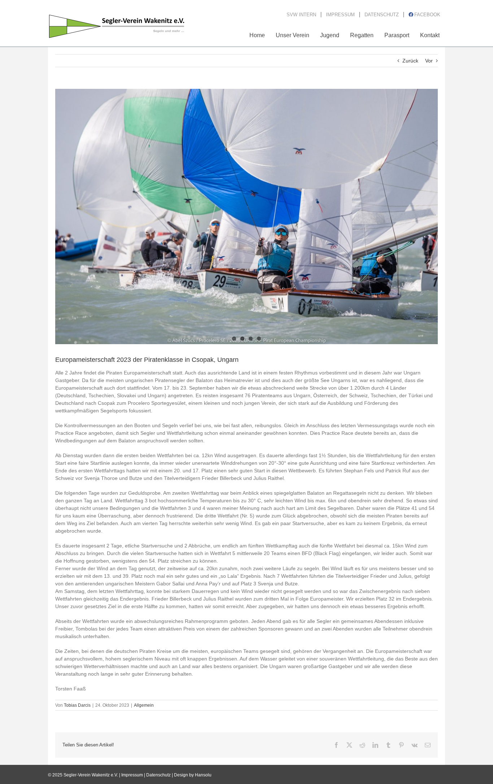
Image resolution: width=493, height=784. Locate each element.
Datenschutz (158, 774)
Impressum (132, 774)
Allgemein (144, 705)
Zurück (410, 61)
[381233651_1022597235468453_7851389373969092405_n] (246, 216)
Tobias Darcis (77, 705)
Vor (429, 61)
